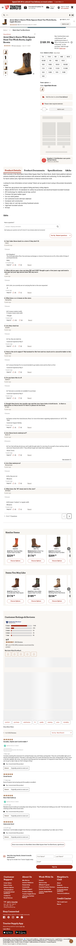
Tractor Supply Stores (29, 894)
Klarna (59, 904)
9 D (50, 60)
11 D (43, 68)
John (6, 274)
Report (30, 265)
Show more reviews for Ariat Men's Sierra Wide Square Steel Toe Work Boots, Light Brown (38, 844)
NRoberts (9, 479)
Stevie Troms (10, 450)
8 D (56, 56)
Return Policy (8, 885)
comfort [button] (7, 722)
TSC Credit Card (62, 902)
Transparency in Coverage (55, 940)
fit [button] (35, 722)
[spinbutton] (44, 109)
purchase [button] (16, 722)
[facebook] (4, 917)
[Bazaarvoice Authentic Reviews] (14, 622)
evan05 (7, 327)
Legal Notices (58, 939)
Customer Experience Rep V (15, 341)
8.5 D (68, 56)
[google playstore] (21, 932)
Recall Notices (8, 898)
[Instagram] (13, 917)
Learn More (58, 2)
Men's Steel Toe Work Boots (21, 30)
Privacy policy (6, 939)
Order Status (8, 883)
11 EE (50, 68)
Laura (7, 243)
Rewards (59, 885)
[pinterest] (8, 917)
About (59, 883)
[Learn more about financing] (71, 42)
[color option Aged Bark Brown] (42, 89)
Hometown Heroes (62, 887)
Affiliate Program (44, 885)
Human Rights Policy (8, 942)
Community (25, 887)
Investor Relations (27, 882)
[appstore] (8, 932)
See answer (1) (66, 459)
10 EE (50, 64)
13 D (57, 72)
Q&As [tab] (68, 170)
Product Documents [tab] (34, 170)
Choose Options (15, 561)
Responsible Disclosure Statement (12, 940)
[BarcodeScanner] (72, 15)
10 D (43, 64)
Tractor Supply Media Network (45, 892)
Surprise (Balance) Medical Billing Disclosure (35, 940)
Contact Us (7, 895)
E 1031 (7, 407)
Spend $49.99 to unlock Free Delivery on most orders (32, 2)
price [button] (57, 722)
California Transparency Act (46, 939)
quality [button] (42, 722)
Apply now (62, 48)
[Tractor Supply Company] (13, 7)
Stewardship (26, 885)
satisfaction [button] (26, 722)
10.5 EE (65, 64)
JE (7, 288)
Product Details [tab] (13, 170)
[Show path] (10, 30)
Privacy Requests (51, 942)
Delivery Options (9, 887)
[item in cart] (72, 7)
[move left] (7, 548)
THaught (9, 315)
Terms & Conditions (63, 893)
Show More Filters (8, 727)
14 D (43, 76)
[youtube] (17, 917)
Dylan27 (7, 379)
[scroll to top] (71, 941)
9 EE (56, 60)
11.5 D (57, 68)
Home (5, 30)
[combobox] (62, 235)
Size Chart (57, 53)
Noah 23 (7, 435)
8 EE (61, 56)
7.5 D (49, 56)
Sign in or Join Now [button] (53, 161)
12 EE (50, 72)
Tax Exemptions (8, 889)
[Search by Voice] (70, 15)
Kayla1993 (8, 353)
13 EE (63, 72)
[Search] (4, 15)
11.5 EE (65, 68)
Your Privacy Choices (17, 939)
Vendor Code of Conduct (21, 942)
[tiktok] (22, 917)
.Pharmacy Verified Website (28, 896)
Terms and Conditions (32, 939)
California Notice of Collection (37, 942)
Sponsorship (43, 882)
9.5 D (63, 60)
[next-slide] (5, 75)
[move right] (68, 548)
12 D (43, 72)
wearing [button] (50, 722)
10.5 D (57, 64)
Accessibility (67, 939)
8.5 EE (43, 60)
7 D (43, 56)
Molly (8, 260)
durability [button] (66, 722)
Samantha (8, 300)
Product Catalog (27, 891)
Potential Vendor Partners (47, 887)
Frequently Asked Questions (9, 892)
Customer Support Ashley (14, 423)
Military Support (27, 889)
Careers (41, 880)
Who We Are (25, 880)
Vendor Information (45, 889)
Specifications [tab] (55, 170)
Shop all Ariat (7, 34)
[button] (63, 2)
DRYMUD (7, 490)
